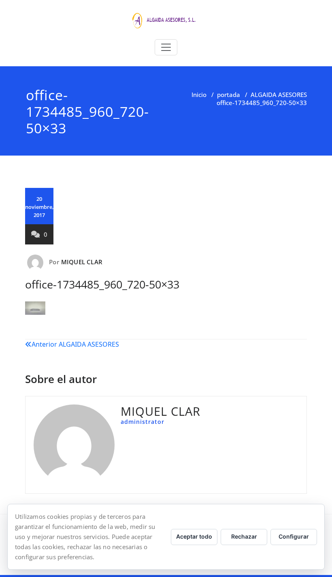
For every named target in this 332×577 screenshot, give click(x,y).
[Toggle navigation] (166, 47)
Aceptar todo (194, 536)
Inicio (199, 95)
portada (228, 95)
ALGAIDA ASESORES (279, 95)
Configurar (294, 536)
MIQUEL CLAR (81, 262)
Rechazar (244, 536)
